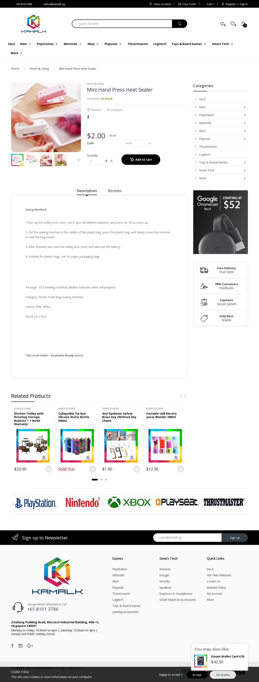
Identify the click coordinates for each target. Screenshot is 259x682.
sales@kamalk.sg (54, 4)
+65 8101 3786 (42, 609)
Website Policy (216, 587)
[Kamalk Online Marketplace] (34, 23)
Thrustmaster (121, 594)
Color (90, 143)
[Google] (30, 645)
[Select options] (48, 469)
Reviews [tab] (115, 190)
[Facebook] (88, 117)
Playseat (117, 587)
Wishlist (96, 110)
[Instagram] (20, 645)
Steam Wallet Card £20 (227, 656)
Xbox (115, 581)
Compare (116, 110)
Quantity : (93, 155)
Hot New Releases (219, 575)
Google (164, 575)
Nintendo (118, 575)
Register (231, 4)
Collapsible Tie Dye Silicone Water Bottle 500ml (73, 417)
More (210, 600)
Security (164, 581)
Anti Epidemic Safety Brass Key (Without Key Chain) (119, 417)
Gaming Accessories (125, 612)
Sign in (244, 4)
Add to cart (143, 159)
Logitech (118, 600)
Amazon (164, 569)
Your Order (189, 4)
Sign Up (235, 538)
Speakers (165, 587)
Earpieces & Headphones (175, 594)
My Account (214, 594)
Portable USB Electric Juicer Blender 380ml (161, 415)
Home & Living (39, 68)
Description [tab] (87, 190)
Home (15, 68)
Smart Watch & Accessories (177, 600)
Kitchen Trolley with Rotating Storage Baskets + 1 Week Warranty (29, 419)
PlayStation (119, 569)
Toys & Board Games (126, 606)
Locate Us (213, 581)
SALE (210, 569)
